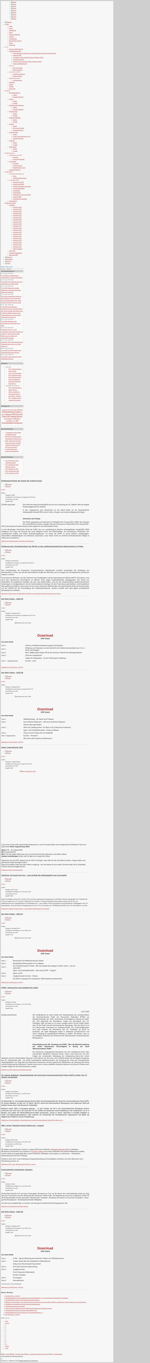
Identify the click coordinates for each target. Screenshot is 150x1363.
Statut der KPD (17, 55)
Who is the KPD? (18, 70)
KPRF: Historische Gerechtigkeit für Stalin (19, 988)
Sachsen (11, 124)
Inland (11, 28)
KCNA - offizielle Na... (14, 392)
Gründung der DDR (18, 184)
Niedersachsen (13, 111)
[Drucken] (8, 484)
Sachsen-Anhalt (13, 132)
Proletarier (8, 414)
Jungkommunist (17, 80)
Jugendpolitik (17, 192)
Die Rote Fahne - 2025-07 (12, 914)
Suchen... (3, 269)
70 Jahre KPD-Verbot (11, 449)
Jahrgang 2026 (17, 207)
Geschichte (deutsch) (19, 74)
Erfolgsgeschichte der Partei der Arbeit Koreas (21, 481)
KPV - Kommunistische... (15, 387)
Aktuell (15, 95)
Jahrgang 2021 (17, 217)
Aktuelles (15, 157)
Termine (11, 86)
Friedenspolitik (17, 197)
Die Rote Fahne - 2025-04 (12, 1314)
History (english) (17, 76)
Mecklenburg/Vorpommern (16, 105)
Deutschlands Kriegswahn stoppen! (17, 1170)
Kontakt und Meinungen (19, 178)
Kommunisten (7, 423)
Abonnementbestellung (15, 253)
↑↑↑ (2, 1358)
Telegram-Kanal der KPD (60, 1149)
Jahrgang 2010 (17, 240)
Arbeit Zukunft (12, 371)
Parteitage (12, 82)
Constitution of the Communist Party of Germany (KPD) (28, 57)
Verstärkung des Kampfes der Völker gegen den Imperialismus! (22, 1304)
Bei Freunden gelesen (15, 41)
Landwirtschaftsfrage (19, 188)
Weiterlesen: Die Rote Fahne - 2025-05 (12, 1287)
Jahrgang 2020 (17, 219)
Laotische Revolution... (14, 400)
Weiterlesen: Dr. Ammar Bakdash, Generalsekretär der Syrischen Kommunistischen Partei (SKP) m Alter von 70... (32, 1120)
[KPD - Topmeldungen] (55, 1354)
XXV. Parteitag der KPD (11, 469)
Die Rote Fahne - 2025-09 (12, 599)
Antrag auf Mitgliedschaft (16, 49)
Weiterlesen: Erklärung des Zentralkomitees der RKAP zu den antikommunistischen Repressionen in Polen (31, 593)
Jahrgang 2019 (17, 222)
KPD (14, 414)
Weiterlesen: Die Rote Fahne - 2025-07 (12, 982)
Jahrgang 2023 (17, 213)
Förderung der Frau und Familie (22, 194)
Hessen (11, 99)
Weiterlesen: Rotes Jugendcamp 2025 (12, 870)
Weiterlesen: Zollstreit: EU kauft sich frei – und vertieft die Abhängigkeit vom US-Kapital (25, 908)
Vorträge (11, 37)
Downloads (12, 88)
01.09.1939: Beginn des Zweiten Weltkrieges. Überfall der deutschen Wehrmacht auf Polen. (11, 290)
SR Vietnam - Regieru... (15, 396)
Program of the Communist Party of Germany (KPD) (27, 61)
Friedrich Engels (17, 165)
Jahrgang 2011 (17, 238)
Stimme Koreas (12, 390)
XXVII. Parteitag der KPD (12, 471)
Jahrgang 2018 (17, 224)
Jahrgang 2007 (17, 247)
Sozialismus (17, 423)
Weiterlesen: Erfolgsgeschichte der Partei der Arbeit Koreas (17, 541)
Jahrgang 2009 (17, 242)
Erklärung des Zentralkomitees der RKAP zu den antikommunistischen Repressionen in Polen (42, 546)
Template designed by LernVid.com (28, 1360)
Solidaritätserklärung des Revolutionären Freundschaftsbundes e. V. (24, 1312)
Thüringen (12, 140)
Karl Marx (15, 163)
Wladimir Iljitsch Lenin (19, 167)
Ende (6, 1348)
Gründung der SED (18, 182)
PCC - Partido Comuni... (15, 398)
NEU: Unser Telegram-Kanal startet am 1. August (22, 1126)
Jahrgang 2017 (17, 226)
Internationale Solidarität (20, 199)
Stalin (11, 409)
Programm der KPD (18, 59)
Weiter (7, 1346)
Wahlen (11, 84)
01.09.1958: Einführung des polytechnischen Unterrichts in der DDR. (10, 323)
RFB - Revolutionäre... (14, 379)
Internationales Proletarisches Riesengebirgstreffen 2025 (21, 1310)
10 (6, 1344)
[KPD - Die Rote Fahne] (17, 1354)
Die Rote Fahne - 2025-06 (12, 1296)
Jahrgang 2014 (17, 232)
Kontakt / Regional (18, 97)
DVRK (11, 32)
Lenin (14, 420)
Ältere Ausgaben (17, 249)
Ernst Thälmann (18, 410)
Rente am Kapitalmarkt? (12, 451)
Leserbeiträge (13, 39)
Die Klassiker (12, 161)
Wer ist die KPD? (18, 68)
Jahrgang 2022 (17, 215)
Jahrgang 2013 (17, 234)
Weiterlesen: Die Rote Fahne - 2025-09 (12, 667)
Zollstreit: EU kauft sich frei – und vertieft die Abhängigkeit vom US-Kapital (34, 875)
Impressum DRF (13, 255)
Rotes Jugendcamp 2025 (12, 747)
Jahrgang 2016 (17, 228)
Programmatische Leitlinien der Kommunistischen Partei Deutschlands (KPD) (34, 53)
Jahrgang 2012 (17, 236)
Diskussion (12, 45)
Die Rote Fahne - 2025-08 (12, 673)
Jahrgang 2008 (17, 244)
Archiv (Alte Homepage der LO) (22, 136)
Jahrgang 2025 (17, 209)
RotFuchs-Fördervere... (14, 381)
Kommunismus (8, 412)
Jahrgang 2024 (17, 211)
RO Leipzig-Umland (18, 128)
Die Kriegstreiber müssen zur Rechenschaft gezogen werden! (22, 1300)
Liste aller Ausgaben (18, 159)
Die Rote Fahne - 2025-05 (12, 1212)
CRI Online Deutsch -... (14, 394)
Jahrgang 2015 (17, 230)
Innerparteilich (13, 201)
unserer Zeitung (38, 1151)
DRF (8, 416)
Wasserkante (12, 147)
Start (6, 1321)
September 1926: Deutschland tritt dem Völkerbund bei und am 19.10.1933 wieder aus (12, 344)
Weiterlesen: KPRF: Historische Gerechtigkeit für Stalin (16, 1070)
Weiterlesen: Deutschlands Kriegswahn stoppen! (14, 1206)
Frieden (17, 412)
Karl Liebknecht (8, 418)
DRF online (12, 251)
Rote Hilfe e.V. (12, 383)
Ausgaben (12, 205)
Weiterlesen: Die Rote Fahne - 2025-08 (12, 742)
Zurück (7, 1323)
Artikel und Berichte (14, 34)
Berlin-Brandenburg (14, 93)
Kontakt (15, 103)
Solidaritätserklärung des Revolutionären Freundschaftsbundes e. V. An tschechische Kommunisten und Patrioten (36, 1298)
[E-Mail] (8, 486)
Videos (11, 43)
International (12, 30)
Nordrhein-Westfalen (15, 118)
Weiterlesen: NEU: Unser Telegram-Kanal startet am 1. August (18, 1164)
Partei (10, 26)
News (14, 176)
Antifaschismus (16, 416)
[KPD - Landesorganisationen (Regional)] (36, 1354)
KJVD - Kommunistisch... (15, 373)
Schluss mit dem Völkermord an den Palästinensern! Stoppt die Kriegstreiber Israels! (28, 1308)
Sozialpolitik (16, 190)
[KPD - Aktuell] (5, 1354)
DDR (17, 421)
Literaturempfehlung (14, 170)
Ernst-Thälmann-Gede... (15, 375)
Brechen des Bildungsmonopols (22, 186)
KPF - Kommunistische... (15, 369)
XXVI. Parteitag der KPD (12, 473)
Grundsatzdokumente (15, 51)
